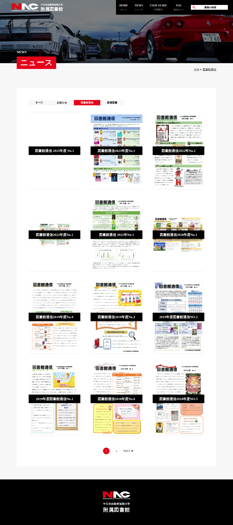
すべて (39, 102)
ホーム (123, 7)
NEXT (126, 451)
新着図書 (112, 102)
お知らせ (62, 102)
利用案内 (158, 7)
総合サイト (179, 7)
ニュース (139, 7)
